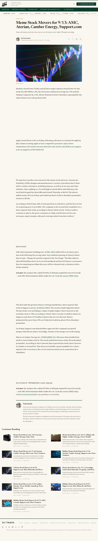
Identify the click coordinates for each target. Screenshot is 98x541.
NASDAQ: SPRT (43, 308)
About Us (27, 523)
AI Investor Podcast (87, 4)
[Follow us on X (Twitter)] (6, 527)
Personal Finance (18, 9)
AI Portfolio (68, 9)
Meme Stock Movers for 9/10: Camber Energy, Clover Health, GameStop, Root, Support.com (28, 486)
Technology (33, 9)
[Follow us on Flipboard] (22, 527)
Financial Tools (44, 523)
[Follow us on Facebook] (3, 527)
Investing (5, 9)
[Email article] (76, 39)
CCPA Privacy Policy (83, 523)
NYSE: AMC (50, 252)
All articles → (28, 421)
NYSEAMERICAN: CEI (50, 337)
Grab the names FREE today (66, 276)
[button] (74, 4)
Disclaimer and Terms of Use (58, 523)
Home (21, 523)
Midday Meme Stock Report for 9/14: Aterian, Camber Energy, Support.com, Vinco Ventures (79, 453)
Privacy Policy (72, 523)
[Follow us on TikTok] (19, 527)
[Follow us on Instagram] (16, 527)
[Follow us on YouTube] (12, 527)
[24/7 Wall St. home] (4, 4)
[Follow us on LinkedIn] (9, 527)
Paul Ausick (26, 38)
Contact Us (35, 523)
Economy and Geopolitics (50, 9)
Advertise (93, 523)
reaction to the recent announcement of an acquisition (51, 349)
